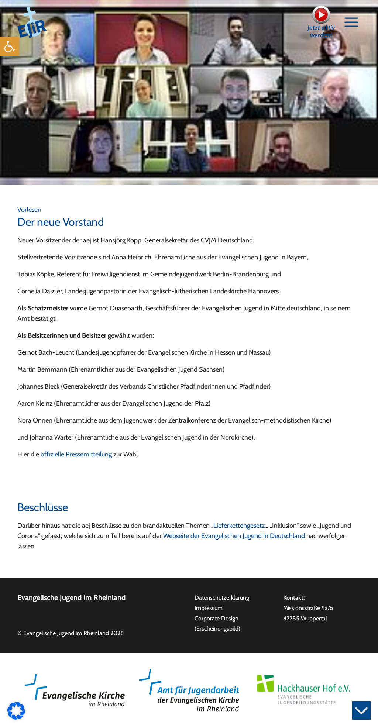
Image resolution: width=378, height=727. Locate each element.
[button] (9, 46)
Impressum (209, 607)
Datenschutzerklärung (222, 597)
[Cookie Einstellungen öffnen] (16, 710)
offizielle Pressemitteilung (76, 454)
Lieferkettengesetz (239, 525)
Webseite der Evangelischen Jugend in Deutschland (234, 536)
